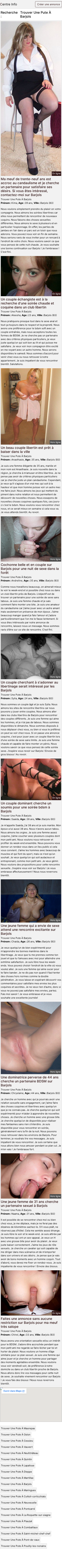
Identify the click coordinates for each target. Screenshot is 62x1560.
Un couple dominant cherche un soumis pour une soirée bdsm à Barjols (26, 807)
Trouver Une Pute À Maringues (18, 1490)
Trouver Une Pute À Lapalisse (17, 1465)
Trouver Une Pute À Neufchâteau (19, 1453)
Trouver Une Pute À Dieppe (16, 1471)
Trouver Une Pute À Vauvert (17, 1446)
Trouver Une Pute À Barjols (16, 1484)
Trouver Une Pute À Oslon (15, 1434)
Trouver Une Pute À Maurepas (18, 1428)
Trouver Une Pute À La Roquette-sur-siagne (26, 1515)
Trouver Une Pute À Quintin (16, 1459)
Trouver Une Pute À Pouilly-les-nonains (23, 1545)
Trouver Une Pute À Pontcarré (18, 1508)
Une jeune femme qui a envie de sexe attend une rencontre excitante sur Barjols (30, 930)
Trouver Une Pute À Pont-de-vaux (20, 1539)
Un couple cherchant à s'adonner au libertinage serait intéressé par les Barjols (29, 686)
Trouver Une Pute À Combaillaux (19, 1527)
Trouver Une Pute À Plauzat (16, 1521)
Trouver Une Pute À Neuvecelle (19, 1502)
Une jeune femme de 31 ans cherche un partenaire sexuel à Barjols (29, 1204)
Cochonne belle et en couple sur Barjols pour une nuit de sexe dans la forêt (30, 569)
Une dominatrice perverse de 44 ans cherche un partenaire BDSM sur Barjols (30, 1081)
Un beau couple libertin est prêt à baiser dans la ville (27, 450)
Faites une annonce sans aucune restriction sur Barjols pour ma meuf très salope (29, 1323)
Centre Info (8, 4)
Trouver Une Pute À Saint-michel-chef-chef (25, 1533)
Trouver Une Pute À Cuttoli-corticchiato (23, 1496)
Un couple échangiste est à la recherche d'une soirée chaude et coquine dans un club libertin (27, 303)
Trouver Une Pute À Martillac (17, 1477)
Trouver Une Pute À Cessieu (17, 1440)
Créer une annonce (48, 4)
